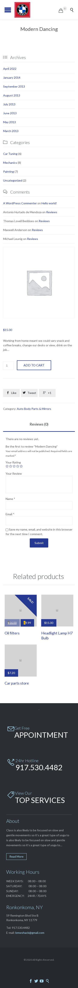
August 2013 (11, 95)
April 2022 (9, 68)
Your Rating (13, 462)
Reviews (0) (39, 424)
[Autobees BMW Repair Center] (37, 10)
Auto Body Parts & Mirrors (34, 408)
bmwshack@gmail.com (29, 932)
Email (10, 514)
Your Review (14, 473)
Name (10, 499)
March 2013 (11, 131)
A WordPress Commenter (20, 203)
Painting (8, 171)
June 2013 (10, 113)
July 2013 (9, 104)
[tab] (39, 424)
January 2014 (11, 77)
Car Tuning (10, 153)
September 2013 (14, 86)
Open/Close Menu (8, 9)
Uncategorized (12, 180)
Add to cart (34, 365)
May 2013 (9, 122)
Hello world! (49, 203)
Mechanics (10, 162)
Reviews (51, 212)
